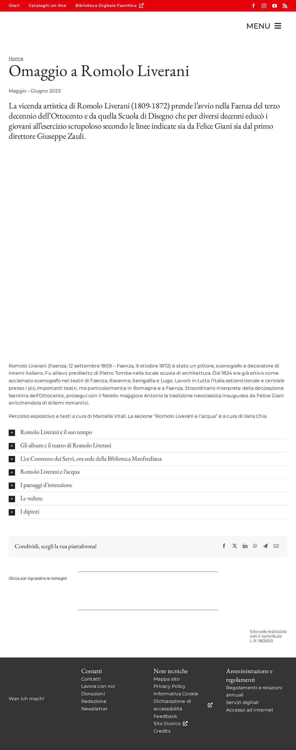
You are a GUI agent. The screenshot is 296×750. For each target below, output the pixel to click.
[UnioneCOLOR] (220, 626)
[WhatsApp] (255, 546)
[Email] (276, 546)
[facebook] (253, 5)
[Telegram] (265, 546)
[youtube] (274, 5)
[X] (235, 546)
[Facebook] (224, 546)
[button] (148, 432)
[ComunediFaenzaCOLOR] (172, 626)
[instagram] (264, 5)
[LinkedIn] (245, 546)
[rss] (285, 5)
